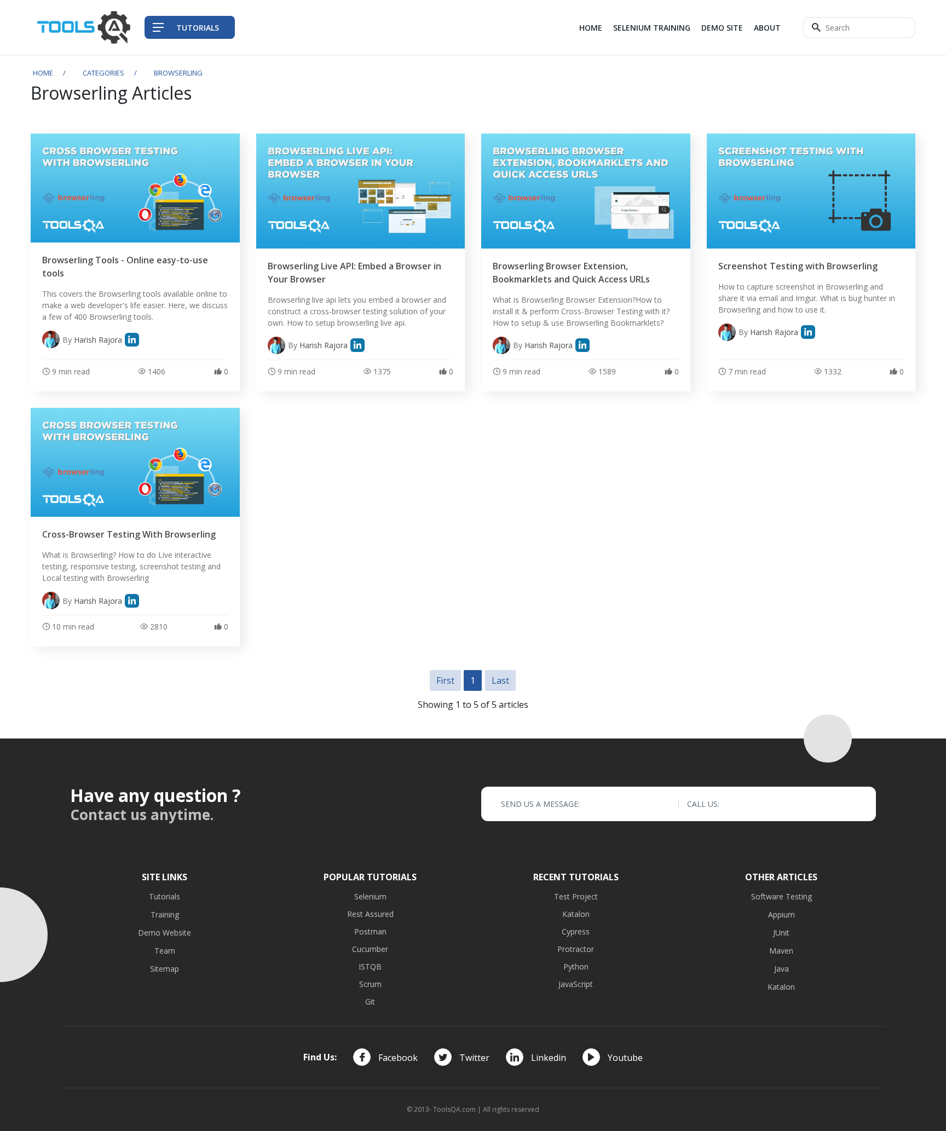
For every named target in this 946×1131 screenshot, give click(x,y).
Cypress (576, 931)
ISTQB (370, 966)
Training (165, 914)
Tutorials (164, 896)
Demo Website (164, 932)
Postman (370, 931)
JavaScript (575, 984)
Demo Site (722, 27)
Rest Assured (370, 914)
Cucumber (370, 949)
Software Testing (781, 896)
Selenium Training (651, 27)
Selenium (370, 896)
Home (590, 27)
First (445, 680)
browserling (178, 73)
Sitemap (164, 968)
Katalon (576, 914)
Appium (781, 914)
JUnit (781, 932)
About (767, 27)
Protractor (575, 949)
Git (370, 1001)
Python (576, 966)
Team (164, 950)
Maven (781, 950)
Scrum (370, 984)
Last (500, 680)
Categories (103, 73)
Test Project (576, 896)
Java (781, 968)
